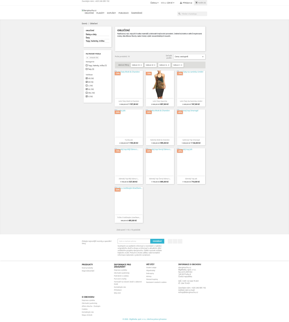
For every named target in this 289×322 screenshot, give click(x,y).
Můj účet (117, 293)
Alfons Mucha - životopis (91, 306)
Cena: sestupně (189, 56)
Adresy (148, 276)
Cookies (85, 309)
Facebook (170, 241)
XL (91, 89)
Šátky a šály (91, 34)
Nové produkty (87, 268)
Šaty (88, 38)
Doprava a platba (120, 270)
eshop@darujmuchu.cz (188, 292)
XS (91, 78)
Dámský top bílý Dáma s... (129, 179)
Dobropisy (150, 273)
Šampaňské (136, 13)
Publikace (124, 13)
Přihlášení (118, 290)
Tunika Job (129, 140)
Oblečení (89, 13)
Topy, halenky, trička (95, 41)
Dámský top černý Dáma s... (160, 179)
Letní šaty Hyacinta (160, 101)
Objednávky (150, 270)
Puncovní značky (120, 279)
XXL (91, 93)
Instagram (180, 241)
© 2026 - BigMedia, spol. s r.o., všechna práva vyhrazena (144, 319)
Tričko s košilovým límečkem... (128, 217)
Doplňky (111, 13)
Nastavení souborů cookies (156, 282)
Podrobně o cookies (121, 276)
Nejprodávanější (88, 271)
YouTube (175, 241)
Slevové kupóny (152, 279)
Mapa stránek (87, 315)
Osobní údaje (151, 267)
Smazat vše (92, 57)
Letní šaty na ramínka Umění (191, 101)
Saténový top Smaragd (191, 140)
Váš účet (150, 264)
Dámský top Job (191, 179)
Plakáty (100, 13)
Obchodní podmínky (121, 273)
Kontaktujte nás (120, 287)
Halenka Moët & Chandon (160, 140)
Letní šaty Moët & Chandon (129, 101)
